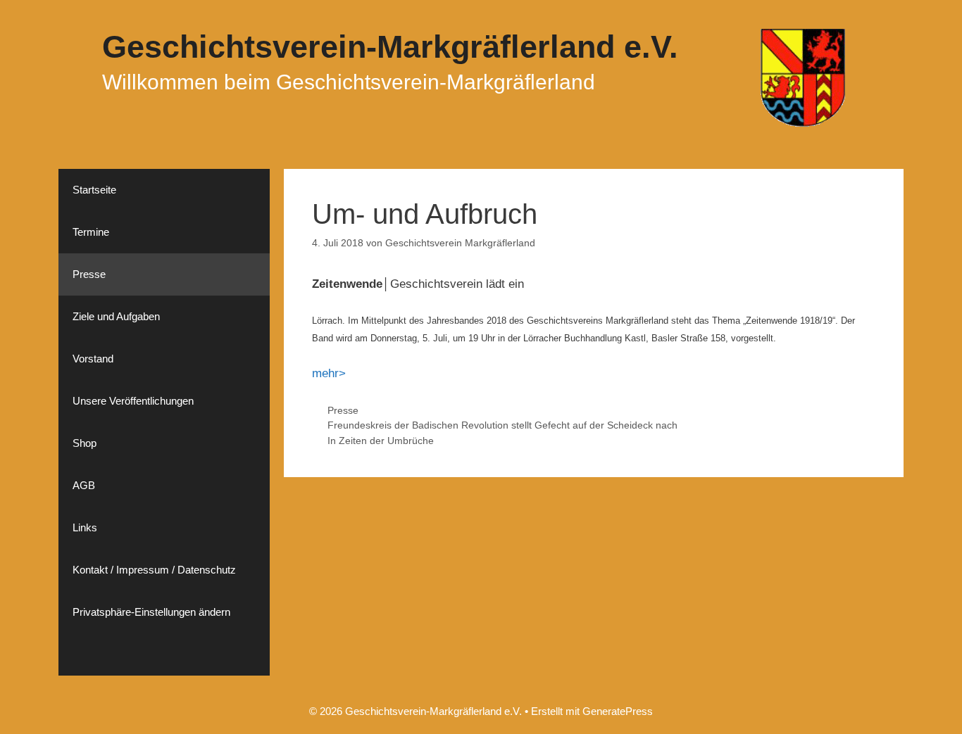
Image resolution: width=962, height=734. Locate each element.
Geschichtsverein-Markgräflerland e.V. (390, 47)
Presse (342, 410)
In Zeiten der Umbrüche (380, 440)
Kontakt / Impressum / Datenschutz (154, 570)
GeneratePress (617, 711)
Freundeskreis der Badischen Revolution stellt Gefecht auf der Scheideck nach (502, 425)
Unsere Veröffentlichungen (133, 401)
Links (85, 527)
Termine (91, 232)
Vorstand (93, 359)
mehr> (329, 373)
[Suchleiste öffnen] (164, 654)
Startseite (94, 190)
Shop (84, 443)
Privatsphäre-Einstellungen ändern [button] (151, 612)
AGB (84, 485)
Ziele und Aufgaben (116, 316)
